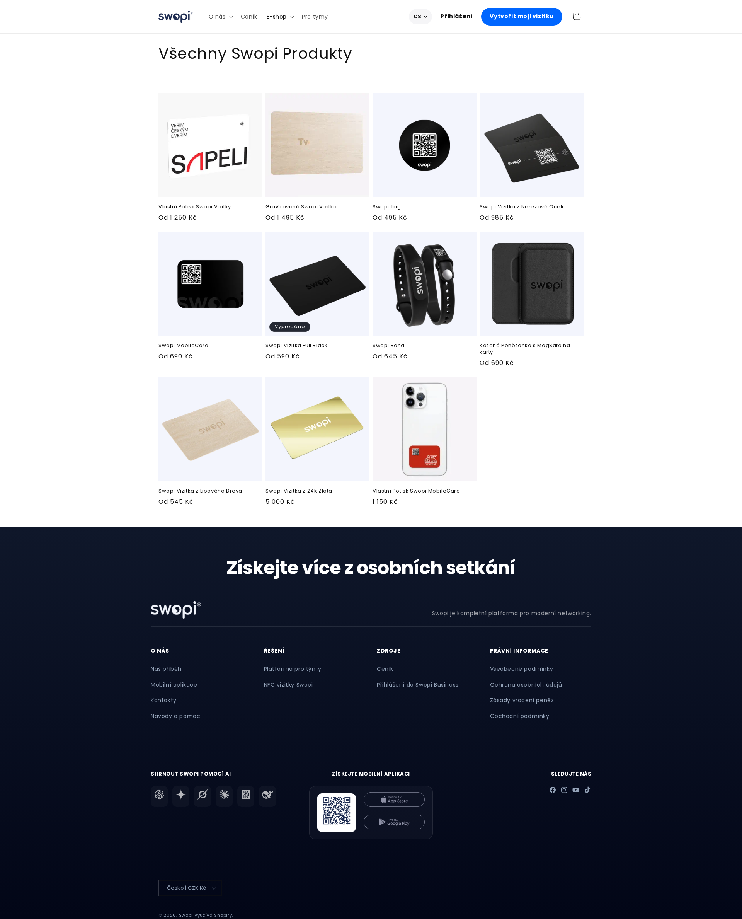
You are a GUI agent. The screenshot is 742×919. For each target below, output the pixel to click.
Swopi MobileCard (183, 346)
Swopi (186, 915)
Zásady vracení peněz (522, 700)
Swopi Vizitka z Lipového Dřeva (200, 491)
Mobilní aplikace (174, 685)
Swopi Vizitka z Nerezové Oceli (521, 207)
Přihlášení (457, 16)
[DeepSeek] (267, 796)
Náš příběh (166, 669)
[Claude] (224, 796)
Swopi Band (389, 346)
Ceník (385, 669)
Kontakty (164, 700)
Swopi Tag (387, 207)
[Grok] (202, 796)
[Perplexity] (245, 796)
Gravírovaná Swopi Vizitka (301, 207)
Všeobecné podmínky (521, 669)
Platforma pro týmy (293, 669)
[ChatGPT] (159, 796)
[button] (220, 17)
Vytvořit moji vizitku (522, 16)
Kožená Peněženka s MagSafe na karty (525, 349)
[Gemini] (180, 796)
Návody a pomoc (175, 716)
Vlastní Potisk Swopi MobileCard (416, 491)
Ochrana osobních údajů (526, 685)
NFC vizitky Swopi (288, 685)
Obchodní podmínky (520, 716)
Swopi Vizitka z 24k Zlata (298, 491)
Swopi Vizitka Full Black (296, 346)
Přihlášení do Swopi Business (418, 685)
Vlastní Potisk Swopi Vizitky (194, 207)
